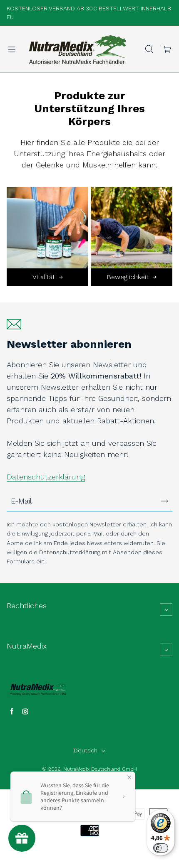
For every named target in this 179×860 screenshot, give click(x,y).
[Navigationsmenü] (12, 49)
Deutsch (85, 750)
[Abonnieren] (164, 501)
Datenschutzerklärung (46, 476)
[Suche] (149, 49)
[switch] (160, 848)
